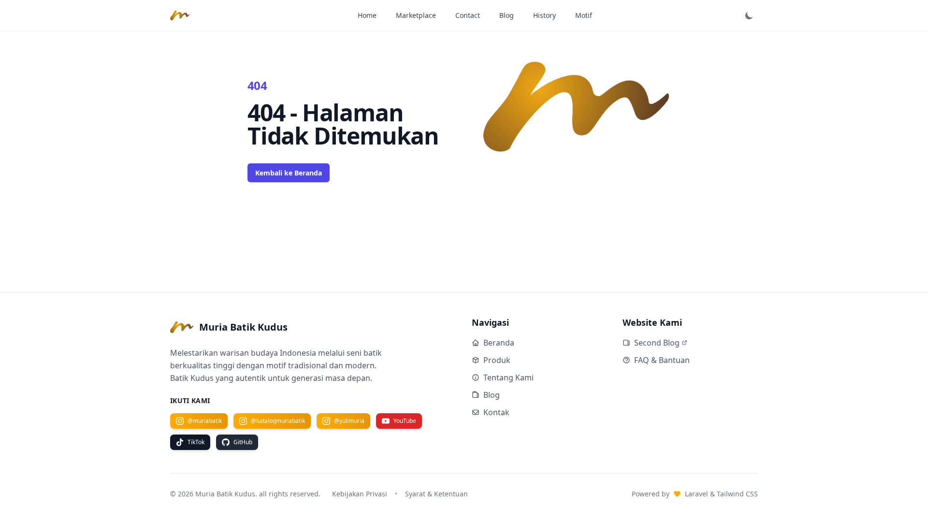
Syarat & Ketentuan (436, 493)
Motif (583, 15)
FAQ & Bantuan (662, 360)
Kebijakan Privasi (359, 493)
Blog (506, 15)
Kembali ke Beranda (288, 172)
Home (367, 15)
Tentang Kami (508, 377)
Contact (467, 15)
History (544, 15)
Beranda (498, 342)
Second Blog (657, 342)
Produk (496, 360)
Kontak (496, 412)
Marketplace (416, 15)
